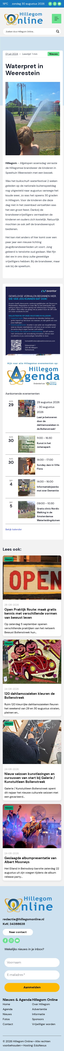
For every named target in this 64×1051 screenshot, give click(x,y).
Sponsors (38, 1019)
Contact (8, 1024)
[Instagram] (55, 4)
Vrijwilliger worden (43, 1024)
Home (6, 1004)
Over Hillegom (41, 1004)
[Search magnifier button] (57, 31)
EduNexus (40, 1045)
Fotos (6, 1019)
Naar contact (18, 932)
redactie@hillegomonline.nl (23, 919)
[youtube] (59, 4)
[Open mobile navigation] (56, 18)
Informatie (38, 1014)
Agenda (7, 1009)
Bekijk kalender (13, 529)
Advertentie (39, 1009)
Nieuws (7, 1014)
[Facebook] (50, 4)
